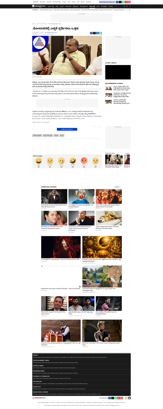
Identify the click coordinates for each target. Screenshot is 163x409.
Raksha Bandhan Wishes (46, 9)
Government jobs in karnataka (72, 394)
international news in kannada (98, 357)
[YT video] (126, 2)
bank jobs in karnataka (57, 394)
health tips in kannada (66, 388)
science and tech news (65, 378)
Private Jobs (47, 394)
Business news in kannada (40, 373)
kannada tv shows (73, 362)
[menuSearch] (130, 6)
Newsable (42, 1)
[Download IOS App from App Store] (129, 398)
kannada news (36, 357)
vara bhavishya (59, 383)
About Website (42, 402)
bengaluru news (66, 357)
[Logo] (39, 6)
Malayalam (36, 1)
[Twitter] (120, 2)
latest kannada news (46, 357)
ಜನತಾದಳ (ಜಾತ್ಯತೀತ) (37, 135)
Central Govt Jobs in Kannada (88, 394)
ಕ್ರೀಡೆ (98, 6)
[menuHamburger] (127, 6)
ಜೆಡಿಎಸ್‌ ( (64, 111)
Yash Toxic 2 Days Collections (61, 9)
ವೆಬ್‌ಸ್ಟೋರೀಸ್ (84, 6)
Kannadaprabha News (51, 32)
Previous (127, 10)
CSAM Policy (70, 402)
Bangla (73, 1)
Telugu (64, 1)
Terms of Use (55, 402)
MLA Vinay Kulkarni (75, 9)
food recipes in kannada (53, 388)
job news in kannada (38, 394)
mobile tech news (53, 378)
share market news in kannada (55, 373)
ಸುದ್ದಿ (57, 6)
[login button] (125, 6)
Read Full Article (67, 129)
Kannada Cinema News (39, 362)
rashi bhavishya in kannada (40, 383)
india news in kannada (84, 357)
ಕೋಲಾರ (62, 135)
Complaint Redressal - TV (98, 402)
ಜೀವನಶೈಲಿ (104, 6)
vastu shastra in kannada (70, 383)
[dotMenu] (116, 6)
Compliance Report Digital (112, 402)
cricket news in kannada (52, 367)
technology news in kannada (40, 378)
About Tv (49, 402)
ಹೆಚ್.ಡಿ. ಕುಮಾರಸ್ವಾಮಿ (47, 135)
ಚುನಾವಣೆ (56, 135)
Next (129, 10)
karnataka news (57, 357)
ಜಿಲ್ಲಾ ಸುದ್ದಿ (92, 6)
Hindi (78, 1)
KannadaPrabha (57, 1)
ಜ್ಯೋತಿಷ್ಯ (75, 6)
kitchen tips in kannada (79, 388)
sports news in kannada (39, 367)
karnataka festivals (83, 383)
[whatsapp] (123, 2)
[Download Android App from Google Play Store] (126, 398)
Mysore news (74, 357)
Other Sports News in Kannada (67, 367)
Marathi (83, 1)
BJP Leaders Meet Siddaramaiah (90, 9)
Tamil (68, 1)
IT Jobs (98, 394)
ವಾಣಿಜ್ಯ (110, 6)
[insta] (129, 2)
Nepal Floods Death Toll (106, 9)
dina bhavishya (51, 383)
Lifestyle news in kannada (39, 388)
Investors (122, 402)
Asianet (38, 398)
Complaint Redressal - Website (83, 402)
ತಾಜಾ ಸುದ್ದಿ (51, 6)
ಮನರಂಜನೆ (68, 6)
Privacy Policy (63, 402)
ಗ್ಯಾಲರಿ (62, 6)
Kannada (49, 1)
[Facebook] (117, 2)
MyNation (88, 1)
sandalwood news (63, 362)
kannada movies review (52, 362)
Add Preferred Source (105, 2)
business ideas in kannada (71, 373)
